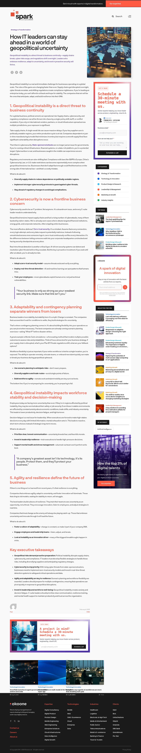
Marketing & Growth (108, 195)
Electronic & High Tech (98, 717)
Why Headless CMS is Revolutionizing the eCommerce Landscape (115, 233)
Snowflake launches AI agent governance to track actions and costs (28, 690)
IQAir (115, 710)
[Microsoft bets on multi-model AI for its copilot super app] (57, 662)
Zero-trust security (42, 229)
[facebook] (11, 721)
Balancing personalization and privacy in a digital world (117, 371)
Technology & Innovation (17, 687)
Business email (103, 128)
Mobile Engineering (52, 721)
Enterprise (71, 725)
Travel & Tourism (96, 740)
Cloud (69, 721)
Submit (125, 287)
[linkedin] (19, 721)
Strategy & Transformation (21, 30)
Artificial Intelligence (104, 429)
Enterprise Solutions (52, 728)
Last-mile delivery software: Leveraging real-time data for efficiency (117, 318)
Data (69, 728)
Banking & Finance (97, 736)
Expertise (49, 704)
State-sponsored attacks (42, 145)
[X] (16, 72)
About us (13, 737)
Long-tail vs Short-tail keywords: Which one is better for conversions (117, 383)
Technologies (73, 704)
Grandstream (117, 732)
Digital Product (50, 714)
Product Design (50, 717)
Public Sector (95, 725)
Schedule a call (79, 647)
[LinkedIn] (21, 72)
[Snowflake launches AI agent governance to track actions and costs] (29, 662)
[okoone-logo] (18, 703)
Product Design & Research (111, 184)
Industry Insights (107, 200)
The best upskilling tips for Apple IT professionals (116, 220)
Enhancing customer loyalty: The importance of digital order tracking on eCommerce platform (117, 346)
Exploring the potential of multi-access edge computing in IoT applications (117, 358)
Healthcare (94, 710)
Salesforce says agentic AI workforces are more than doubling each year (83, 690)
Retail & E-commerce (98, 732)
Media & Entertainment (98, 721)
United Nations (118, 717)
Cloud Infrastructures (52, 732)
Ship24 (115, 721)
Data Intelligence (51, 736)
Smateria (116, 725)
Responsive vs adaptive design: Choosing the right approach (116, 331)
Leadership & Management (111, 189)
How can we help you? (106, 138)
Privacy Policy (127, 749)
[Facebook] (12, 72)
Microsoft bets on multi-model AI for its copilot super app (55, 690)
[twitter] (15, 721)
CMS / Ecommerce (74, 717)
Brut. (114, 714)
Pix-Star (116, 736)
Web (69, 714)
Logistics (93, 714)
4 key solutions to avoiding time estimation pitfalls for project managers (116, 410)
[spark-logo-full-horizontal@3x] (22, 10)
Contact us (14, 728)
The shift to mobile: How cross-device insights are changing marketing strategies (117, 397)
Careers (13, 732)
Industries (94, 704)
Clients (116, 704)
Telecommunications (97, 728)
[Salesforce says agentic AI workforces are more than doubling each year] (85, 662)
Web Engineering (51, 725)
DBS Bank (116, 728)
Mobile (69, 710)
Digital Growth (50, 740)
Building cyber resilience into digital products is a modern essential (117, 246)
